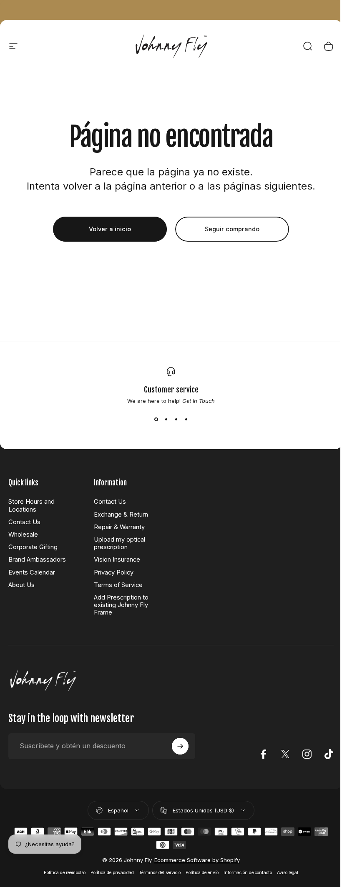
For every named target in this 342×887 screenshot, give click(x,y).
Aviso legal (287, 872)
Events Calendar (31, 572)
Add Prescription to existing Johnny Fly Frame (121, 605)
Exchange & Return (121, 514)
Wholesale (23, 534)
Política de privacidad (112, 872)
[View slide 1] (156, 419)
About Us (21, 585)
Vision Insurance (117, 559)
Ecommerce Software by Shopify (197, 860)
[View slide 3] (176, 419)
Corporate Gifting (33, 547)
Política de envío (202, 872)
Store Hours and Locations (31, 505)
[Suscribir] (180, 746)
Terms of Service (118, 585)
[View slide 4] (186, 419)
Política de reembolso (65, 872)
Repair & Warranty (119, 527)
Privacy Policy (113, 572)
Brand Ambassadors (37, 559)
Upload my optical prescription (119, 543)
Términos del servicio (160, 872)
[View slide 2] (166, 419)
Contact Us (24, 522)
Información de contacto (248, 872)
